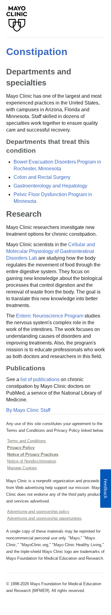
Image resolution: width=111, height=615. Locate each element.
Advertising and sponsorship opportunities (44, 518)
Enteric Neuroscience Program (49, 315)
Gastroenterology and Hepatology (50, 185)
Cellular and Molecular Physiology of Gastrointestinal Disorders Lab (50, 251)
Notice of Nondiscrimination (31, 461)
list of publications (40, 379)
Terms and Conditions (26, 441)
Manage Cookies (22, 468)
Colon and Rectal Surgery (42, 177)
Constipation (37, 51)
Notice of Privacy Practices (32, 454)
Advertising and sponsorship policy (38, 511)
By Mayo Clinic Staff (28, 410)
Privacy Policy (21, 447)
